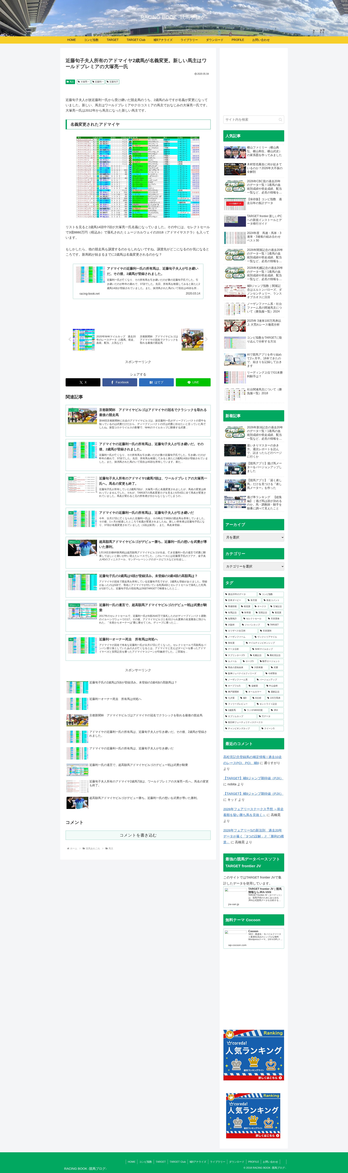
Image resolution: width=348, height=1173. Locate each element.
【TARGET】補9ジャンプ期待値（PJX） (253, 778)
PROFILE (253, 1161)
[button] (280, 120)
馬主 (72, 81)
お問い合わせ (270, 1161)
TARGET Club (178, 1161)
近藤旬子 (113, 81)
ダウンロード (236, 1161)
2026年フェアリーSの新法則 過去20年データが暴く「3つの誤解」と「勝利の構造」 (253, 836)
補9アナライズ (198, 1161)
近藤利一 (99, 81)
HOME (131, 1161)
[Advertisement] (253, 83)
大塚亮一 (85, 81)
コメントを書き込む (138, 835)
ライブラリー (217, 1161)
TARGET (161, 1161)
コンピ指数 (145, 1161)
